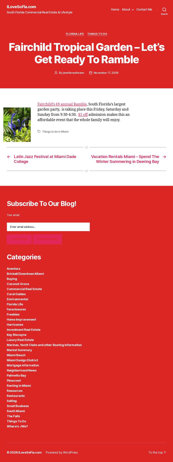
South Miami (16, 411)
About (126, 9)
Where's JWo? (17, 426)
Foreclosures (16, 309)
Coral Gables (16, 294)
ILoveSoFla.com (21, 7)
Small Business (18, 406)
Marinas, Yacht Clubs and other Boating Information (44, 345)
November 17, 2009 (106, 72)
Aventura (13, 268)
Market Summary (19, 350)
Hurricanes (15, 324)
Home (115, 9)
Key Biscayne (16, 335)
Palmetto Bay (16, 375)
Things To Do (97, 33)
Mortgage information (23, 365)
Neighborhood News (21, 370)
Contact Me (144, 9)
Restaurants (16, 396)
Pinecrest (14, 380)
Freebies (13, 314)
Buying (12, 279)
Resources (14, 390)
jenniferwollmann (73, 72)
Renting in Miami (19, 385)
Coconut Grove (18, 284)
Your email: (13, 215)
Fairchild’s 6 (48, 104)
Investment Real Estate (23, 329)
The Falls (13, 416)
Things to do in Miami (55, 131)
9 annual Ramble (72, 104)
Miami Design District (22, 360)
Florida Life (75, 33)
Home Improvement (21, 319)
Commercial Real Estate (24, 289)
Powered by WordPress (62, 452)
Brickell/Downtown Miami (25, 274)
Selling (12, 401)
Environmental (17, 299)
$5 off (83, 114)
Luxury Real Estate (20, 340)
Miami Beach (16, 355)
